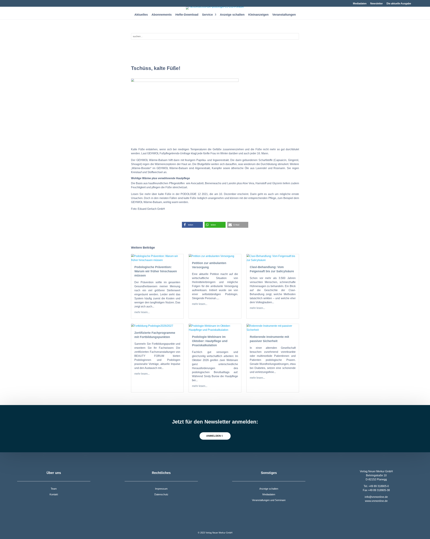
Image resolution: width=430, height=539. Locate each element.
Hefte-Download (186, 14)
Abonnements (162, 14)
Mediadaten (360, 3)
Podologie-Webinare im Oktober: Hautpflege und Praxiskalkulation (209, 341)
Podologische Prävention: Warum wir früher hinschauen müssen (155, 271)
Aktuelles (141, 14)
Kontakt (54, 494)
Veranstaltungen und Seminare (269, 500)
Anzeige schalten (232, 14)
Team (54, 488)
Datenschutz (161, 494)
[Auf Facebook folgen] (20, 2)
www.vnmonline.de (376, 501)
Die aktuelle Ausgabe (398, 3)
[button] (192, 225)
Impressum (161, 488)
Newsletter (376, 3)
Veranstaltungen (284, 14)
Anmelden (213, 435)
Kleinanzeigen (258, 14)
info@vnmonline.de (376, 496)
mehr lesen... (142, 312)
